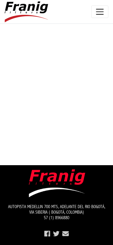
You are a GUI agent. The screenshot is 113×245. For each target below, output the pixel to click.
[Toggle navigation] (99, 12)
